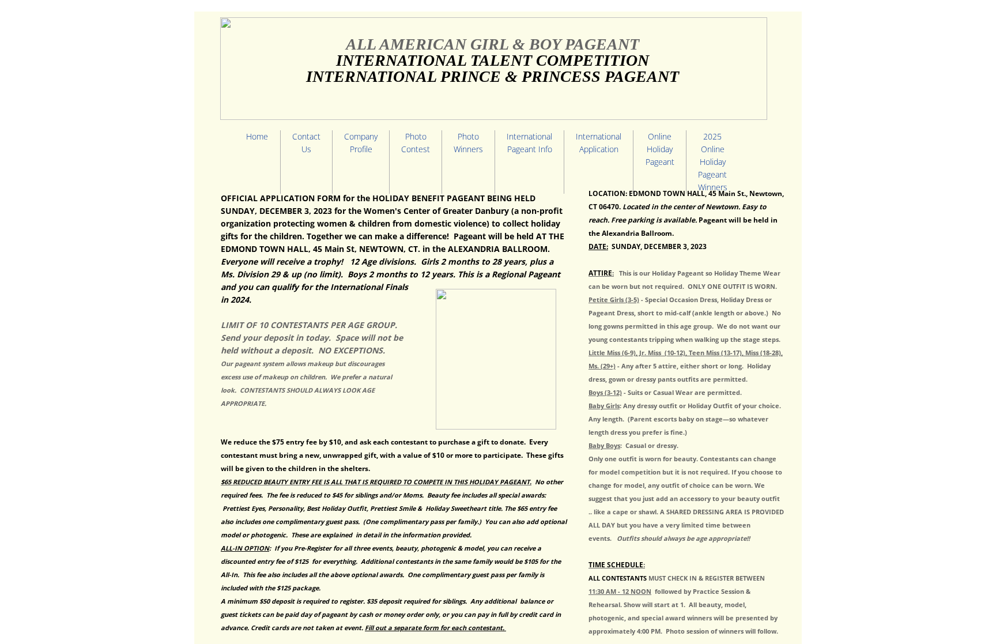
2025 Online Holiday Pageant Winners (712, 162)
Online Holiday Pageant (660, 149)
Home (257, 136)
